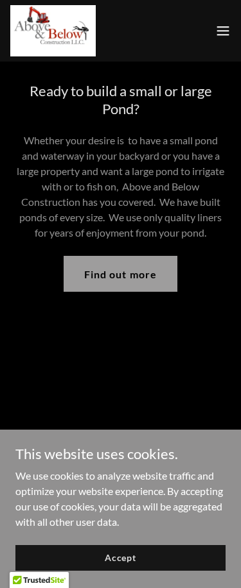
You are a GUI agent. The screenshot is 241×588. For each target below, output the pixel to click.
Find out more (120, 274)
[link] (53, 30)
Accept (120, 557)
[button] (223, 31)
